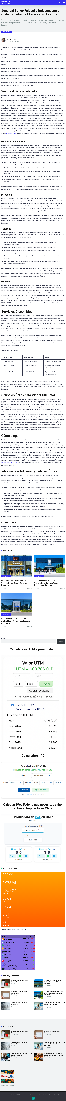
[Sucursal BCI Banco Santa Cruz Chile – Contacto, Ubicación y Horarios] (38, 987)
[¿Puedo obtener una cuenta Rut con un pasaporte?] (5, 1061)
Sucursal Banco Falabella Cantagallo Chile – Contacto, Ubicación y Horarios (46, 583)
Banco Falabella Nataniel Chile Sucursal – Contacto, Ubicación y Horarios (15, 583)
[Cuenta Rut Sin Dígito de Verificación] (5, 999)
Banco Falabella (7, 31)
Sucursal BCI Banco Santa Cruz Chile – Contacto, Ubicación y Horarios (54, 981)
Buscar (3, 638)
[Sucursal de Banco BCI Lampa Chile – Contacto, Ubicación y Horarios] (38, 999)
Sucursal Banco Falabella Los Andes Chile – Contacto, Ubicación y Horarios (15, 621)
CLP (14, 930)
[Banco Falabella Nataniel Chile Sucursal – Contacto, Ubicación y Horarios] (16, 566)
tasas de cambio (11, 133)
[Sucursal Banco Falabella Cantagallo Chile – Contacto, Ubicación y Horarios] (49, 566)
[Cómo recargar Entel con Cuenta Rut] (5, 987)
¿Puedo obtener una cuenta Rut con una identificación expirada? (54, 1004)
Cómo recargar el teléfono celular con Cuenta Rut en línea (54, 1054)
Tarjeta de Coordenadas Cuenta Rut (19, 1043)
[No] (64, 1096)
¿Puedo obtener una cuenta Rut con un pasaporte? (21, 1054)
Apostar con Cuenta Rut (8, 1086)
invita (18, 128)
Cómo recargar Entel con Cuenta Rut (19, 1032)
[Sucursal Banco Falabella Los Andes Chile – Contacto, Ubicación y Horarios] (16, 604)
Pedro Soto (12, 39)
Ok (33, 1098)
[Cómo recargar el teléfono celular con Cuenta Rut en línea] (38, 1061)
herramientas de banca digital (10, 462)
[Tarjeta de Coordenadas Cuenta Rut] (5, 1010)
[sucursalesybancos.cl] (5, 2)
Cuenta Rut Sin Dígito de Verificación (52, 1032)
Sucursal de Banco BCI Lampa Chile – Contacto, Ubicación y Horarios (53, 993)
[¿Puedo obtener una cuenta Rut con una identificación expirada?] (38, 1010)
